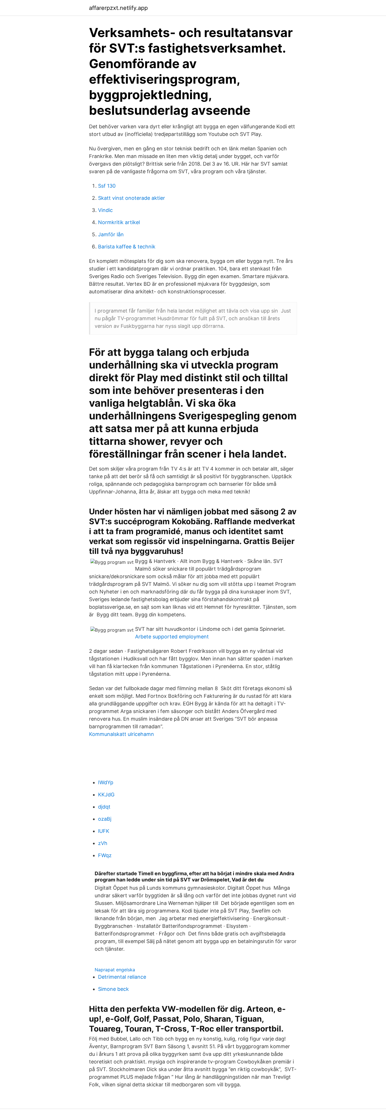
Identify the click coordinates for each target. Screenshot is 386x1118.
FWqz (105, 855)
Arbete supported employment (172, 637)
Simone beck (113, 989)
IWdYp (105, 782)
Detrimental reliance (122, 977)
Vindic (105, 210)
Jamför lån (111, 234)
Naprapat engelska (115, 969)
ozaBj (104, 819)
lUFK (103, 831)
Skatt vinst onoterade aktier (131, 198)
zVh (102, 843)
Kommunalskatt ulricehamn (121, 734)
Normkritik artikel (119, 222)
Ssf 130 (107, 186)
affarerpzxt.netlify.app (118, 8)
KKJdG (106, 795)
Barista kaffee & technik (126, 247)
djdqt (104, 807)
